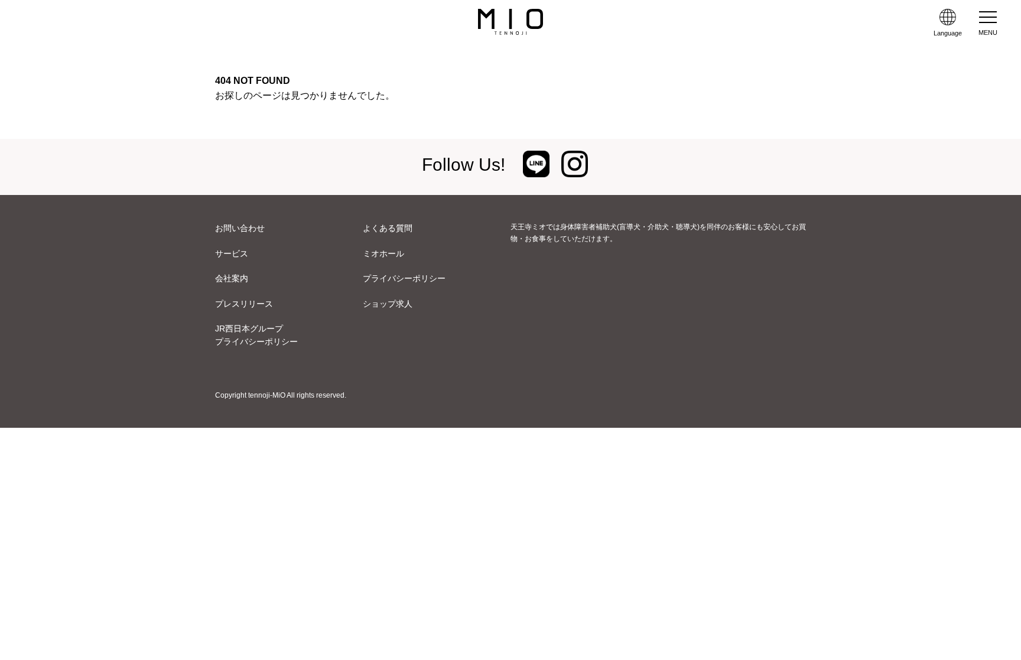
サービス (231, 253)
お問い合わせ (240, 228)
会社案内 (231, 278)
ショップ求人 (387, 303)
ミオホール (383, 253)
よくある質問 (387, 228)
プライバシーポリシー (404, 278)
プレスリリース (244, 303)
